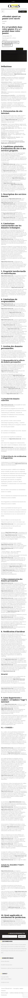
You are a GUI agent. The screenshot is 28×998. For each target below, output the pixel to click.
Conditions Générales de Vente (16, 993)
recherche (20, 49)
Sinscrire (22, 936)
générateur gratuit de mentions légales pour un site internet (13, 142)
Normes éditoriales (5, 961)
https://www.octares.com (20, 74)
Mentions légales (4, 993)
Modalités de (6, 965)
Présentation (4, 995)
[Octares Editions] (14, 5)
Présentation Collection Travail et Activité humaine (12, 968)
